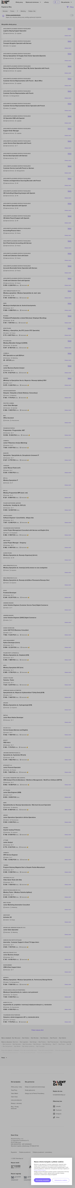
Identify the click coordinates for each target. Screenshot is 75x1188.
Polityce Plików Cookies (40, 1170)
